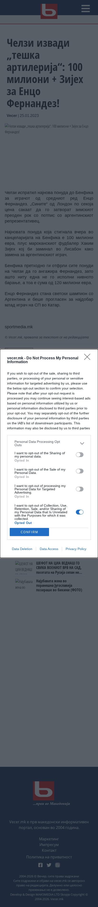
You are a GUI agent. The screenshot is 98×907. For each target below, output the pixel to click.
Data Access (49, 549)
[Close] (88, 358)
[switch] (79, 454)
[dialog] (49, 453)
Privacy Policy (76, 549)
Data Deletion (22, 549)
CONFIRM (29, 532)
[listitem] (49, 443)
